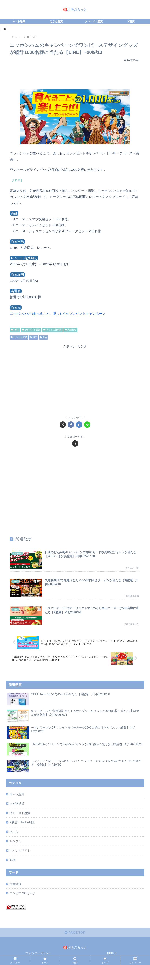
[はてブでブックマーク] (79, 424)
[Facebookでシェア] (71, 424)
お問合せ (112, 953)
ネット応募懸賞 (53, 329)
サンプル (15, 841)
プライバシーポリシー (38, 953)
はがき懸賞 (17, 803)
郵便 (13, 859)
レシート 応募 (20, 337)
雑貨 (35, 337)
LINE (16, 329)
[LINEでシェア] (87, 424)
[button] (139, 657)
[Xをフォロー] (75, 443)
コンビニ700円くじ (22, 893)
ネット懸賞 (17, 794)
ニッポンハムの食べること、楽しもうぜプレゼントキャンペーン (57, 313)
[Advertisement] (75, 74)
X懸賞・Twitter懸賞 (22, 822)
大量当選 (72, 329)
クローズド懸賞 (32, 329)
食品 (44, 337)
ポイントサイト (20, 850)
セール (14, 831)
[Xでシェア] (63, 424)
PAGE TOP (76, 932)
